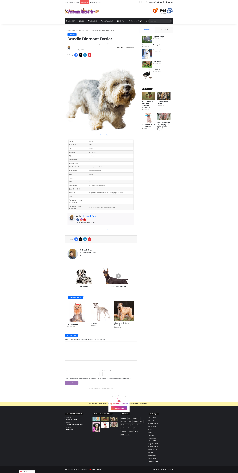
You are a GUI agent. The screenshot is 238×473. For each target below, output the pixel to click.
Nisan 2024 (152, 455)
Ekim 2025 (152, 418)
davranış (123, 418)
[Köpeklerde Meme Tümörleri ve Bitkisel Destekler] (96, 427)
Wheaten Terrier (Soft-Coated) (122, 324)
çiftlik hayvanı (125, 434)
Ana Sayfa (71, 21)
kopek (128, 424)
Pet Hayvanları (83, 30)
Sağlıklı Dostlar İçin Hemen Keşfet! (101, 135)
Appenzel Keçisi (158, 37)
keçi (122, 424)
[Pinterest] (89, 55)
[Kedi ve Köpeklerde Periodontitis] (148, 118)
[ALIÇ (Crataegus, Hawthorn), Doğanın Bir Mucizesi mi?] (148, 96)
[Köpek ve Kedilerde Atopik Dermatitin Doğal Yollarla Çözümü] (164, 116)
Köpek (90, 30)
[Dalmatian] (83, 276)
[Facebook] (158, 2)
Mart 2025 (152, 426)
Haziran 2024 (153, 449)
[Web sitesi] (81, 255)
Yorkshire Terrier (73, 324)
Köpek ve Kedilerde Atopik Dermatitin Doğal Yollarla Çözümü (163, 125)
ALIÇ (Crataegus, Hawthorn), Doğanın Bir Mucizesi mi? (147, 104)
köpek (138, 424)
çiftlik (136, 431)
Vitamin (131, 431)
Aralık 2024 (152, 435)
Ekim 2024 (152, 441)
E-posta (67, 371)
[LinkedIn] (85, 55)
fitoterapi (123, 421)
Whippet (94, 323)
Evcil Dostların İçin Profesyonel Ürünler (101, 44)
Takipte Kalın (119, 408)
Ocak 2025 (152, 432)
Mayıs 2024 (152, 452)
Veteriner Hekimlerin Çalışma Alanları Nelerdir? (103, 2)
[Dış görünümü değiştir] (172, 2)
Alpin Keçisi (157, 61)
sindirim (123, 428)
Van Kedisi (157, 50)
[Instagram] (163, 2)
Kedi (141, 421)
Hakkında (170, 469)
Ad (66, 363)
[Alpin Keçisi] (147, 64)
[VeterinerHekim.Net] (82, 11)
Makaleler (93, 21)
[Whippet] (101, 311)
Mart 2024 (152, 458)
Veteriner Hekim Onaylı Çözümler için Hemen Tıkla (101, 388)
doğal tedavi (136, 418)
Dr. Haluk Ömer (71, 50)
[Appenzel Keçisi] (147, 39)
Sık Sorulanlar (107, 21)
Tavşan (130, 428)
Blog (82, 21)
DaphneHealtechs (96, 469)
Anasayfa (163, 469)
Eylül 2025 (152, 420)
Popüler (146, 30)
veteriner (123, 431)
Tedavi (136, 428)
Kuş (133, 424)
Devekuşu (156, 70)
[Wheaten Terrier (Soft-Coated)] (124, 311)
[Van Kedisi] (147, 54)
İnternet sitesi (106, 371)
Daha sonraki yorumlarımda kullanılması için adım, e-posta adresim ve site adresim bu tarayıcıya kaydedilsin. (99, 378)
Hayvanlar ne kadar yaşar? (151, 45)
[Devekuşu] (147, 74)
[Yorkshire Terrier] (77, 311)
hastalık (136, 421)
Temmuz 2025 (153, 423)
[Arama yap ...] (170, 21)
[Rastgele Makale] (169, 2)
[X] (80, 55)
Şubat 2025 (152, 429)
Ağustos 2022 (153, 461)
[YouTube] (160, 2)
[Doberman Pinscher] (118, 276)
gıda (130, 421)
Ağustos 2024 (153, 444)
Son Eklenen (164, 30)
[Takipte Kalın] (119, 400)
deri (129, 418)
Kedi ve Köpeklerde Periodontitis (148, 125)
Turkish (24, 471)
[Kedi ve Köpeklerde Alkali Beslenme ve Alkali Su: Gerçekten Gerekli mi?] (96, 419)
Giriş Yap (121, 21)
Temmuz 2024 (153, 446)
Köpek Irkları (96, 30)
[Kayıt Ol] (166, 2)
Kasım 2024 (153, 438)
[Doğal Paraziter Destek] (164, 96)
